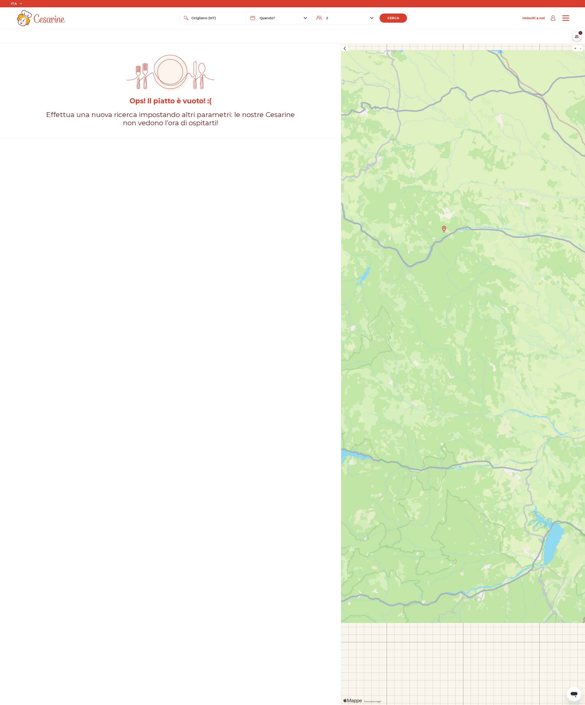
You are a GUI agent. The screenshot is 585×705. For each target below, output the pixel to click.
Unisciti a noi (533, 18)
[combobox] (216, 18)
